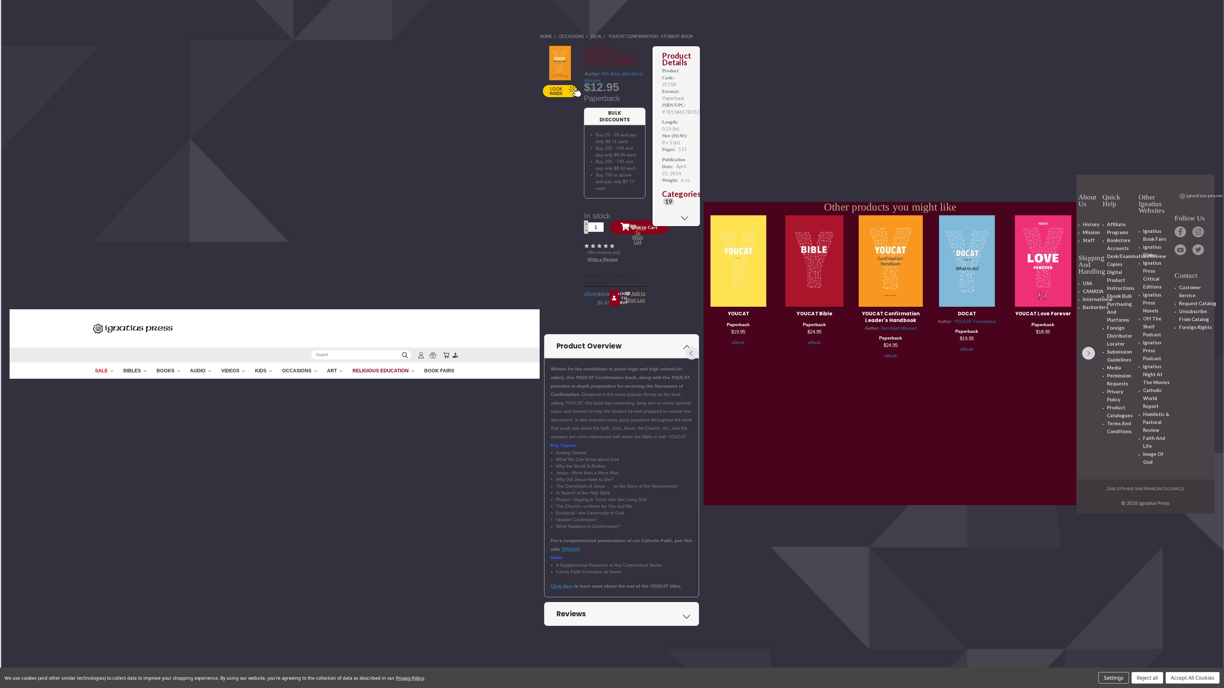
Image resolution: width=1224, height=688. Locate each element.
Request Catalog (1197, 303)
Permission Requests (1119, 379)
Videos (231, 370)
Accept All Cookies (1192, 677)
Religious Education (381, 370)
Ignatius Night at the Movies (1156, 374)
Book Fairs (439, 370)
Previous (691, 353)
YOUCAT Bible (814, 313)
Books (166, 370)
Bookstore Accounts (1119, 244)
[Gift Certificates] (432, 355)
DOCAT (967, 313)
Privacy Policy (1115, 395)
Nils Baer (610, 73)
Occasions (297, 370)
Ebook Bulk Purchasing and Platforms (1119, 308)
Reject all (1147, 677)
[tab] (676, 198)
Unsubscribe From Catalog (1194, 315)
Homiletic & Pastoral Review (1156, 422)
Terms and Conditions (1119, 427)
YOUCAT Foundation (975, 321)
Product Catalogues (1120, 411)
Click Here (562, 586)
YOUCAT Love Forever (1043, 313)
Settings (1114, 677)
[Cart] (446, 355)
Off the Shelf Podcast (1152, 326)
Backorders (1095, 307)
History (1091, 224)
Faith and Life (1154, 442)
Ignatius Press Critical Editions (1152, 275)
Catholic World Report (1152, 398)
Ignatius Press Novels (1152, 302)
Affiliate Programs (1117, 228)
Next (1088, 353)
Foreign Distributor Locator (1119, 336)
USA (1087, 283)
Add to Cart (738, 260)
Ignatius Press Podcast (1152, 350)
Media (1114, 367)
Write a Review (602, 259)
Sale (102, 370)
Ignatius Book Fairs (1154, 235)
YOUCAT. (571, 549)
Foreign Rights (1195, 327)
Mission (1091, 232)
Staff (1089, 240)
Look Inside (556, 91)
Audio (198, 370)
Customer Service (1190, 291)
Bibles (132, 370)
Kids (261, 370)
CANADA (1093, 291)
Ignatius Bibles (1152, 251)
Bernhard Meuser (898, 328)
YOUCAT (738, 313)
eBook (590, 293)
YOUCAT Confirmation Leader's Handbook (891, 317)
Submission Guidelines (1119, 355)
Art (332, 370)
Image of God (1153, 458)
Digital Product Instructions (1120, 280)
